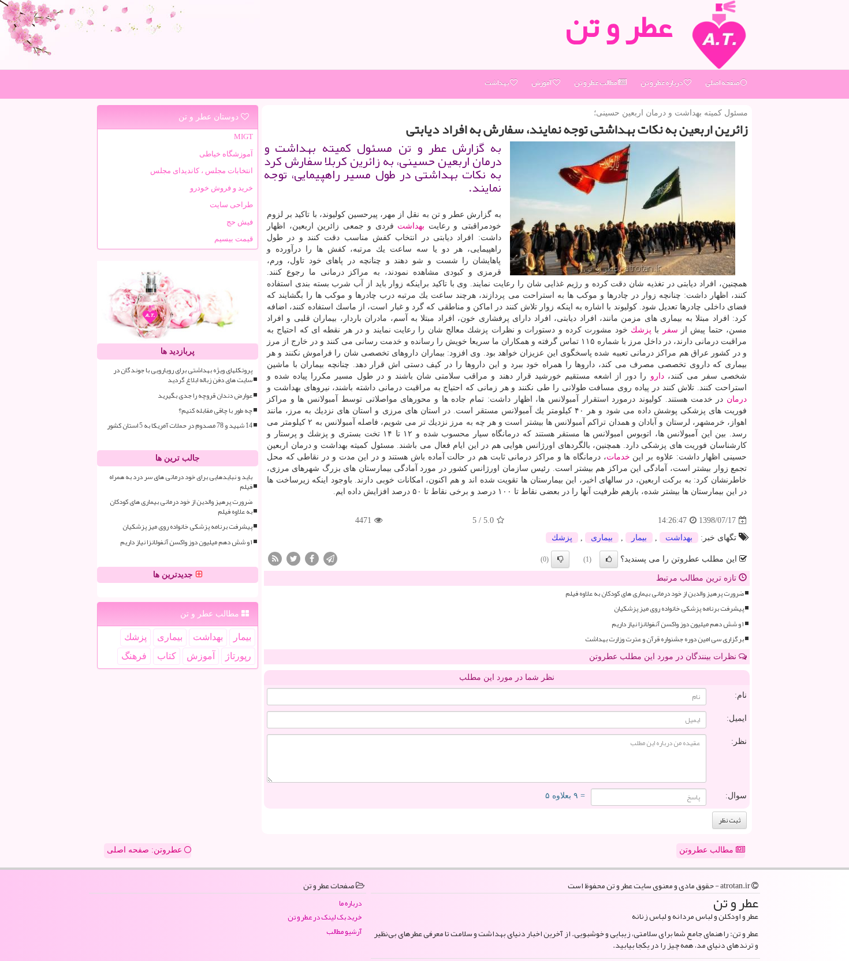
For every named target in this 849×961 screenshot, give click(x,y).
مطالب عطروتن (707, 850)
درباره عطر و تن (662, 82)
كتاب (166, 656)
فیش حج (239, 222)
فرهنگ (134, 656)
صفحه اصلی (722, 82)
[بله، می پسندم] (608, 559)
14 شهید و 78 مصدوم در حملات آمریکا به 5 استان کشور (179, 425)
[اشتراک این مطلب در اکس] (293, 558)
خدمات (618, 457)
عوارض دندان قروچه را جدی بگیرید (205, 395)
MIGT (243, 136)
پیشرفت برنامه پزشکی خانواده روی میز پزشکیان (679, 608)
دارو (657, 376)
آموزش (542, 82)
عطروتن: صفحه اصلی (145, 850)
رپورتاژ (238, 656)
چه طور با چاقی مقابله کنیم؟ (215, 410)
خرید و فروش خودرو (221, 188)
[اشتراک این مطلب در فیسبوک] (312, 558)
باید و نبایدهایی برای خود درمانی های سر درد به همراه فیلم (180, 481)
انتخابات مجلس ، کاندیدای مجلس (201, 170)
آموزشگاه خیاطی (226, 153)
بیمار (639, 537)
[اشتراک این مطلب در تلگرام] (330, 558)
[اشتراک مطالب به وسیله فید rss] (275, 558)
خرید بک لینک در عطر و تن (325, 917)
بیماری (602, 537)
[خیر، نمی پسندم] (560, 559)
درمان (737, 399)
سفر (670, 330)
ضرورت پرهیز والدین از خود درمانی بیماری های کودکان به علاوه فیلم (654, 593)
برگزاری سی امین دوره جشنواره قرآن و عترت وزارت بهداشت (664, 639)
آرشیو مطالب (344, 931)
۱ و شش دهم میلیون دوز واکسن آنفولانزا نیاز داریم (678, 624)
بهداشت (497, 82)
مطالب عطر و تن (596, 82)
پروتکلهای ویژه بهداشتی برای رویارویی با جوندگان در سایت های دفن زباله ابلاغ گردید (182, 375)
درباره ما (350, 903)
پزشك (641, 330)
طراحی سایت (231, 204)
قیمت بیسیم (233, 238)
